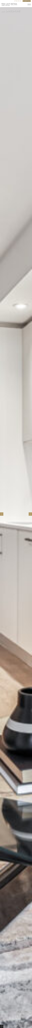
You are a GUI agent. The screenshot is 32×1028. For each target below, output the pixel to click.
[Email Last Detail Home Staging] (16, 1)
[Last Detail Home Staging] (9, 4)
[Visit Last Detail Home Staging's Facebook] (18, 1)
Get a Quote (26, 1)
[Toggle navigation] (29, 4)
